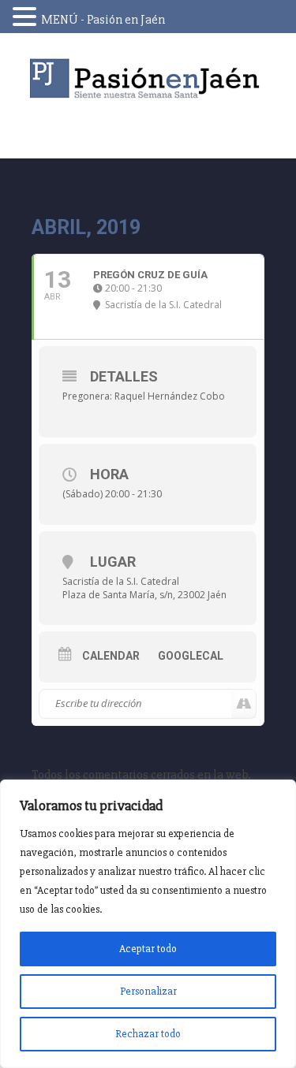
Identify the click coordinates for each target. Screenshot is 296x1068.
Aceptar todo (148, 948)
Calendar (111, 655)
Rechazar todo (148, 1033)
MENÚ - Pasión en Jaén (103, 20)
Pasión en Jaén (148, 78)
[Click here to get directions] (243, 704)
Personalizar (148, 991)
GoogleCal (190, 655)
